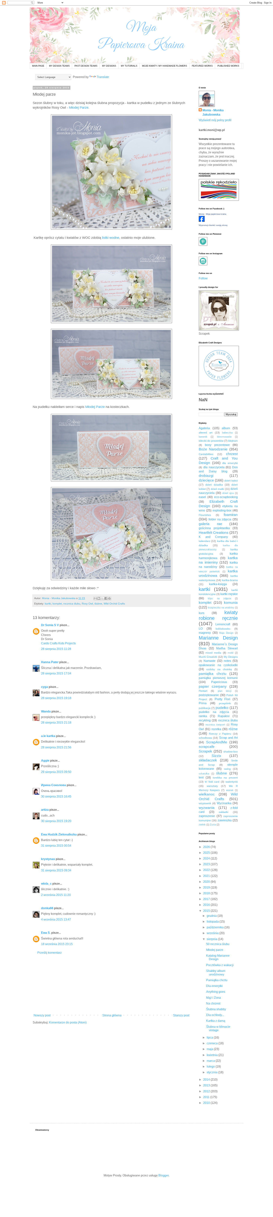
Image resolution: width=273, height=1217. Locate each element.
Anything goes (215, 991)
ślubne (98, 603)
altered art (205, 432)
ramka (203, 716)
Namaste (209, 660)
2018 (207, 893)
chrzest (232, 454)
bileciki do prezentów (211, 440)
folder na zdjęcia (220, 519)
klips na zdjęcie (219, 598)
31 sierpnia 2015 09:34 (56, 870)
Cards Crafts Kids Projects (58, 643)
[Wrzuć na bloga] (99, 598)
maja (210, 1049)
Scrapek (205, 751)
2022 (207, 870)
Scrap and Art (228, 737)
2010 (207, 1102)
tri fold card (212, 781)
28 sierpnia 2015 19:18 (56, 698)
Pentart (203, 690)
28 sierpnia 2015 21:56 (56, 747)
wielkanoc (207, 794)
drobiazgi (206, 476)
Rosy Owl (87, 603)
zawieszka (225, 820)
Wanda (46, 711)
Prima (203, 703)
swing (227, 768)
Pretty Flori (222, 699)
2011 (206, 1097)
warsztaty (212, 785)
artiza (45, 809)
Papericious (219, 682)
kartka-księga (218, 584)
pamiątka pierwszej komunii (218, 678)
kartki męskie (229, 594)
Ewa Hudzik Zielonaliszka (59, 834)
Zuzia (213, 824)
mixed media (213, 652)
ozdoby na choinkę (219, 669)
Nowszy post (42, 1015)
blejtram (233, 440)
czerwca (212, 1043)
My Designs (231, 656)
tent (201, 777)
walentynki (231, 781)
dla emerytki (230, 463)
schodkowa (205, 737)
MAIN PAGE (38, 66)
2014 (207, 1079)
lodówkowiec (223, 628)
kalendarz (204, 541)
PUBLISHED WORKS (228, 66)
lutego (211, 1066)
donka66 (47, 908)
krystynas (48, 859)
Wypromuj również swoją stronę (213, 225)
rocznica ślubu (71, 603)
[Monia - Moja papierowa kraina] (202, 220)
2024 (207, 858)
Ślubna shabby (216, 1009)
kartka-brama (230, 580)
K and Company (213, 536)
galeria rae (210, 524)
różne (233, 729)
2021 (207, 876)
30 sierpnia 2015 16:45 (56, 796)
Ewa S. (46, 932)
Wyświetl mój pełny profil (215, 120)
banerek (203, 436)
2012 (207, 1091)
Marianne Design (218, 637)
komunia (231, 602)
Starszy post (181, 1015)
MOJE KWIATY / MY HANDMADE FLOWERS (164, 66)
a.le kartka (48, 736)
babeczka (227, 432)
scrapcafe (206, 747)
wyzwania (206, 808)
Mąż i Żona (213, 997)
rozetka (216, 729)
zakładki (223, 812)
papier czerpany (213, 686)
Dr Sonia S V (50, 625)
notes (227, 660)
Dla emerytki (214, 986)
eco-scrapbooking (226, 497)
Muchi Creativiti (208, 656)
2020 (207, 881)
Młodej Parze (78, 107)
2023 (207, 864)
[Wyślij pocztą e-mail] (95, 598)
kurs (201, 613)
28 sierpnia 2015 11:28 (56, 648)
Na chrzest (213, 1003)
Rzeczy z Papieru (220, 733)
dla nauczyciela (214, 467)
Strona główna (111, 1015)
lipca (210, 1037)
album (226, 428)
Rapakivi (224, 716)
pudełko (222, 708)
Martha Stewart (227, 648)
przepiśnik (225, 703)
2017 (207, 899)
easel (202, 497)
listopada (213, 921)
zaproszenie (207, 816)
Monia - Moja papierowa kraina (212, 214)
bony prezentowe (217, 444)
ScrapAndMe (216, 742)
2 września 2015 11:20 (56, 895)
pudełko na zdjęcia (214, 712)
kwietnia (212, 1055)
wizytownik (205, 803)
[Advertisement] (111, 984)
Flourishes (205, 514)
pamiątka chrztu (212, 674)
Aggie (45, 760)
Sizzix (216, 756)
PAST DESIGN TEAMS (85, 66)
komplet (57, 603)
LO (201, 628)
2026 (207, 846)
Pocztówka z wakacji (220, 965)
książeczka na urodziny (221, 607)
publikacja (204, 707)
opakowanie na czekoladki (218, 665)
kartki (48, 603)
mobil (230, 652)
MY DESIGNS (109, 66)
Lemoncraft (222, 624)
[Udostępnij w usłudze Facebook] (106, 598)
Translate (103, 77)
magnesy (205, 632)
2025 (207, 852)
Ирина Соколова (53, 785)
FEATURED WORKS (202, 66)
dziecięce (206, 480)
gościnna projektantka (214, 528)
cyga (44, 686)
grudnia (212, 915)
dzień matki (217, 488)
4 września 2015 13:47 (56, 919)
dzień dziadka (214, 484)
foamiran (231, 515)
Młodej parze (214, 949)
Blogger (163, 1175)
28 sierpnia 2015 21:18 (56, 722)
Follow (203, 278)
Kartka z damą (215, 1020)
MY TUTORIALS (129, 66)
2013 (207, 1085)
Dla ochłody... (215, 1015)
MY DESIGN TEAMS (59, 66)
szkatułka (204, 773)
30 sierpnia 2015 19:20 (56, 821)
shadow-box (230, 751)
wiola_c (46, 883)
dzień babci (231, 480)
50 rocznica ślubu (217, 944)
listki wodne (110, 238)
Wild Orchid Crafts (114, 603)
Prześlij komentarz (49, 952)
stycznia (212, 1072)
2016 (207, 904)
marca (211, 1060)
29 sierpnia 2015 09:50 (56, 771)
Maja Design (226, 632)
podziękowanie (209, 695)
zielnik (202, 824)
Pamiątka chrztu (216, 980)
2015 (207, 910)
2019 (207, 887)
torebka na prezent (225, 777)
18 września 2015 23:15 (57, 944)
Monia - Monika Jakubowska (213, 112)
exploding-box (222, 510)
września (213, 933)
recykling (205, 720)
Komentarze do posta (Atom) (68, 1022)
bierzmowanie (224, 436)
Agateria (204, 428)
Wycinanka (224, 803)
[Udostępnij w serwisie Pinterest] (109, 598)
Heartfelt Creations (213, 533)
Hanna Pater (49, 662)
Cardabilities (206, 454)
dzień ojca (228, 493)
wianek (229, 790)
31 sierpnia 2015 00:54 (56, 845)
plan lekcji (224, 691)
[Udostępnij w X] (102, 598)
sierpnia (212, 939)
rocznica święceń (215, 724)
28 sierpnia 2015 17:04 (56, 673)
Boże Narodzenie (213, 449)
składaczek (208, 760)
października (215, 927)
